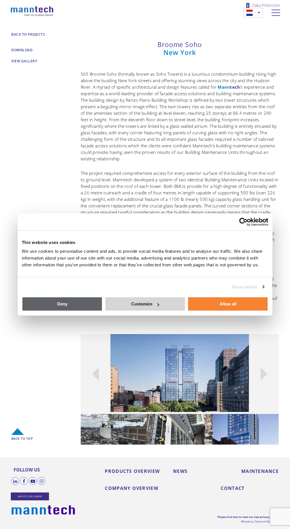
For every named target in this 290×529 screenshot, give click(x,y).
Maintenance (260, 471)
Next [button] (264, 374)
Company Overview (131, 488)
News (180, 471)
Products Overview (132, 471)
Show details (244, 286)
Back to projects (28, 34)
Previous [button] (95, 374)
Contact (232, 488)
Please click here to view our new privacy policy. (248, 517)
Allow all (227, 303)
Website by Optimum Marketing (260, 521)
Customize (141, 303)
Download (22, 50)
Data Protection (266, 5)
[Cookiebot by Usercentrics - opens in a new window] (243, 222)
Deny (62, 303)
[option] (179, 373)
